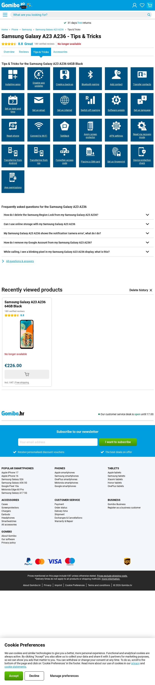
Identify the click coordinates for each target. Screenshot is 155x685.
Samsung (27, 29)
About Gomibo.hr (32, 585)
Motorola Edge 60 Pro (13, 489)
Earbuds (6, 514)
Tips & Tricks (73, 29)
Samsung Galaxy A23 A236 (50, 29)
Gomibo (7, 531)
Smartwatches (9, 521)
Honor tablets (115, 482)
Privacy (47, 585)
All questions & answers (20, 261)
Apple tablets (114, 472)
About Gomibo (9, 536)
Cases (5, 504)
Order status (61, 507)
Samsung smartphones (67, 476)
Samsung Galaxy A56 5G (14, 482)
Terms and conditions (99, 585)
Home (5, 29)
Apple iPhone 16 (10, 476)
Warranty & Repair (64, 521)
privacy (135, 663)
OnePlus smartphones (66, 479)
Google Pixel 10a (10, 486)
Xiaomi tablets (115, 479)
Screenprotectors (10, 507)
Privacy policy (9, 542)
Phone (15, 29)
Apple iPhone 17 (10, 472)
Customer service (67, 499)
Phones (60, 468)
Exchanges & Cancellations (68, 518)
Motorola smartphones (66, 482)
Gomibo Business (117, 504)
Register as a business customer (124, 507)
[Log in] (134, 5)
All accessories (9, 524)
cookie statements (15, 666)
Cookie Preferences (75, 585)
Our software (8, 539)
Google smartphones (65, 486)
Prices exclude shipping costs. (112, 576)
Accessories (10, 499)
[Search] (149, 15)
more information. (111, 579)
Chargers (6, 511)
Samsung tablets (116, 476)
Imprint (58, 585)
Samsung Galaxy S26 (12, 479)
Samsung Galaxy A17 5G (14, 493)
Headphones (8, 518)
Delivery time (61, 511)
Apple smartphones (65, 472)
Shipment (59, 514)
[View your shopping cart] (149, 5)
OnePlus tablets (116, 486)
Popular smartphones (18, 468)
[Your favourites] (142, 5)
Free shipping (22, 382)
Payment (59, 504)
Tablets (113, 468)
